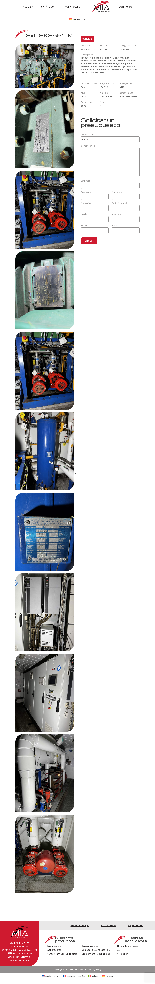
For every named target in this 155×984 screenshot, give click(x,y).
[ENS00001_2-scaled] (44, 87)
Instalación (122, 953)
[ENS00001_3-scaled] (44, 167)
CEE (118, 949)
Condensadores (90, 945)
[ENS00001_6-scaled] (44, 409)
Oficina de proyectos (127, 945)
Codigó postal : (120, 203)
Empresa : (86, 180)
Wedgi (98, 969)
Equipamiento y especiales (96, 953)
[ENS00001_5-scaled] (44, 328)
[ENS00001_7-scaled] (44, 489)
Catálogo (47, 6)
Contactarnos (108, 925)
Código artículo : (90, 134)
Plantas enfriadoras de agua (62, 953)
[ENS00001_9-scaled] (44, 650)
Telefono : (117, 214)
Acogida (28, 6)
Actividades (72, 6)
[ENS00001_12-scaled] (44, 891)
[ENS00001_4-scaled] (44, 248)
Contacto (125, 6)
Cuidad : (85, 214)
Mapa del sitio (135, 925)
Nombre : (117, 192)
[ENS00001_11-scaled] (44, 811)
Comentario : (88, 145)
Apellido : (86, 192)
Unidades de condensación (96, 949)
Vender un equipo (80, 925)
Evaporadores (54, 949)
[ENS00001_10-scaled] (44, 731)
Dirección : (86, 203)
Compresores (54, 945)
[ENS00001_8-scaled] (44, 570)
